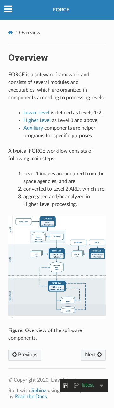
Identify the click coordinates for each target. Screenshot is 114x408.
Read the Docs (31, 396)
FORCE (61, 9)
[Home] (10, 32)
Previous (27, 354)
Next (91, 354)
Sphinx (39, 390)
